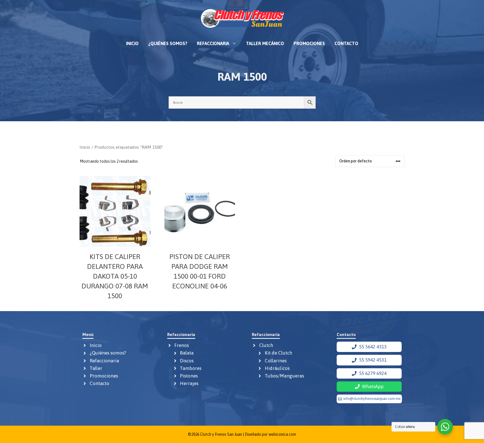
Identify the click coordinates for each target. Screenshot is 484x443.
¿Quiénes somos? (167, 43)
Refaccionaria (213, 43)
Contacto (346, 43)
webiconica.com (282, 434)
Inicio (132, 43)
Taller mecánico (265, 43)
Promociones (309, 43)
